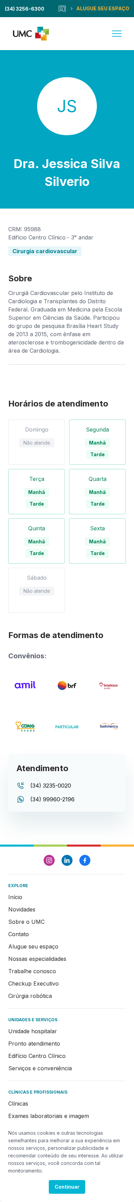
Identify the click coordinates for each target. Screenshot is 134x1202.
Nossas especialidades (37, 958)
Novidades (21, 909)
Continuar (67, 1187)
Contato (18, 934)
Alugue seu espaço (33, 946)
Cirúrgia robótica (30, 995)
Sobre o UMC (26, 921)
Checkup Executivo (33, 983)
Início (15, 897)
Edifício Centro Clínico (37, 1055)
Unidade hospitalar (32, 1031)
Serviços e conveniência (40, 1068)
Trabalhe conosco (32, 971)
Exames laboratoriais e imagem (48, 1115)
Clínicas (18, 1103)
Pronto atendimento (34, 1043)
